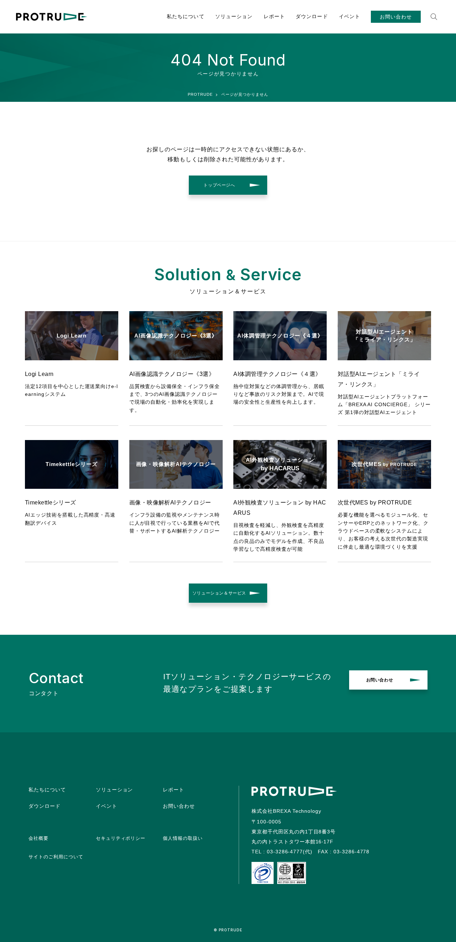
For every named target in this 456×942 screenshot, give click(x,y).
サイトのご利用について (55, 856)
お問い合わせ (396, 17)
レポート (274, 16)
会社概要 (38, 838)
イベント (349, 16)
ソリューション (234, 16)
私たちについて (185, 16)
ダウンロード (312, 16)
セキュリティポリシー (121, 838)
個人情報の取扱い (183, 838)
